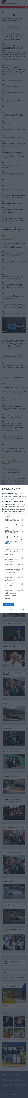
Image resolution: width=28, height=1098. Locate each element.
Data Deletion (5, 609)
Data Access (14, 609)
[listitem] (14, 516)
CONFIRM (8, 604)
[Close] (24, 488)
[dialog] (14, 549)
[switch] (22, 520)
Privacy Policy (22, 609)
